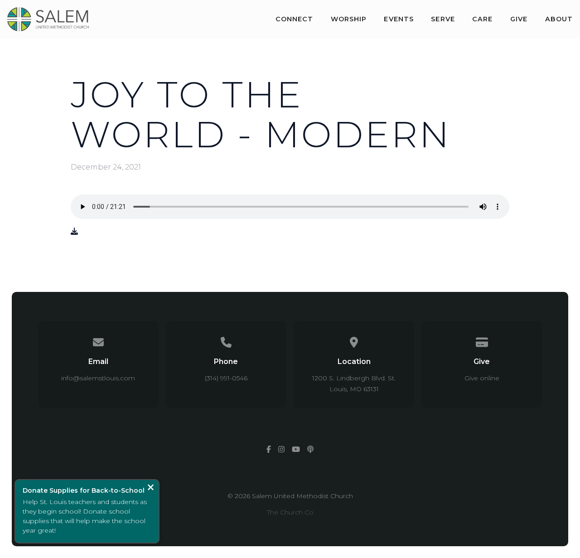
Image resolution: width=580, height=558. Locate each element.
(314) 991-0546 (226, 378)
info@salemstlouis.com (98, 378)
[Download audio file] (74, 231)
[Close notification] (151, 488)
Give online (481, 378)
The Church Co (290, 512)
